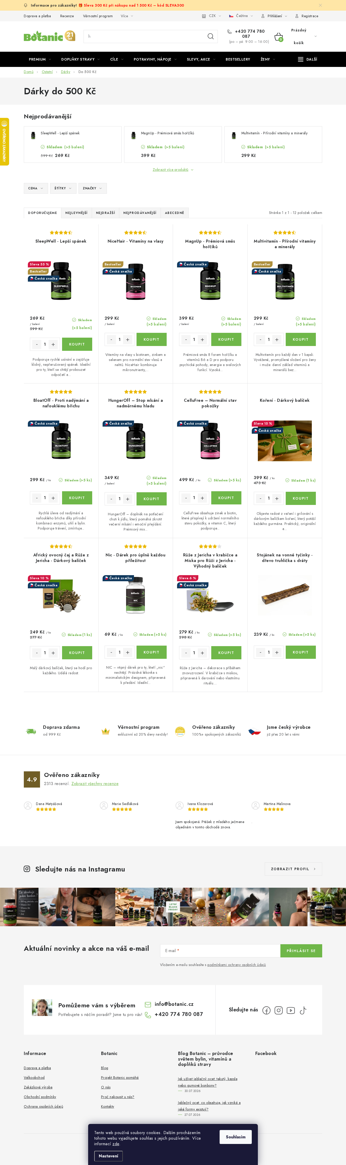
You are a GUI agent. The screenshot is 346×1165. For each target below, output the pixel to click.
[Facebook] (266, 1010)
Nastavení (108, 1156)
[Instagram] (279, 1010)
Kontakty (107, 1106)
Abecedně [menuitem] (174, 213)
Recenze (67, 16)
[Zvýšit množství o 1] (53, 344)
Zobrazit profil (290, 868)
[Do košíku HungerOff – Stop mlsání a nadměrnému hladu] (152, 498)
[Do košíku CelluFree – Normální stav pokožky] (226, 497)
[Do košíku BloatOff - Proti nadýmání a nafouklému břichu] (77, 497)
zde (115, 1144)
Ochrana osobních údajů (43, 1106)
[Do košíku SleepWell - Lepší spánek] (77, 344)
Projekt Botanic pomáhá (120, 1077)
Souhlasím (235, 1137)
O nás (106, 1087)
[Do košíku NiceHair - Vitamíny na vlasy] (152, 339)
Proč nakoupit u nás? (117, 1096)
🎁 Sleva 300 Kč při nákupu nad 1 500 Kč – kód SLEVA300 (131, 5)
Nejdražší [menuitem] (105, 213)
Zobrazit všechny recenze (95, 784)
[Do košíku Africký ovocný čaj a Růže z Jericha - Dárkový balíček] (77, 652)
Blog (104, 1067)
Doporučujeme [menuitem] (42, 213)
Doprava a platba (37, 16)
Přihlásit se (301, 950)
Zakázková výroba (38, 1087)
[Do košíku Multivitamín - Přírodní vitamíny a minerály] (301, 339)
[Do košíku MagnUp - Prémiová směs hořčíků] (226, 339)
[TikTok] (303, 1010)
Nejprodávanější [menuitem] (140, 213)
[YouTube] (291, 1010)
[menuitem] (40, 59)
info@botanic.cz (174, 1004)
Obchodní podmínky (40, 1096)
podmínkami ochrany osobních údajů (236, 964)
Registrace (310, 16)
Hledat (211, 36)
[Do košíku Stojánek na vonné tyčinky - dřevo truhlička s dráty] (301, 652)
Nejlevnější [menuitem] (76, 213)
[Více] (307, 59)
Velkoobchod (34, 1077)
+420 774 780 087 (249, 34)
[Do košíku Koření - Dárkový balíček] (301, 498)
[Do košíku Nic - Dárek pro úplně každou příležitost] (152, 652)
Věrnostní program (98, 16)
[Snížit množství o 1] (36, 344)
